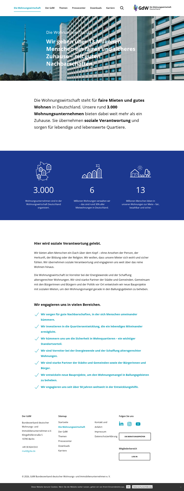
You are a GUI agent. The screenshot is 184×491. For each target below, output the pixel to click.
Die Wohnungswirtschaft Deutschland (152, 8)
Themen (62, 436)
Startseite (63, 422)
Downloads (64, 445)
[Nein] (180, 487)
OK (128, 487)
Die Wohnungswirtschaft (71, 426)
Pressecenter (65, 441)
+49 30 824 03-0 (30, 447)
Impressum (100, 431)
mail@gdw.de (28, 451)
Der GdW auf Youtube (138, 424)
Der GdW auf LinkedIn (121, 423)
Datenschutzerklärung (103, 436)
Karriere (62, 450)
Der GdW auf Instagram (129, 424)
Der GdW (63, 431)
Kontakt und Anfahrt (101, 424)
